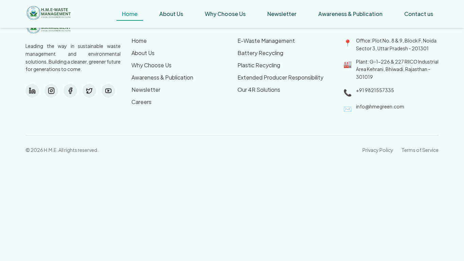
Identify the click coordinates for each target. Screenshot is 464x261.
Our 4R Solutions (258, 89)
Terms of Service (420, 150)
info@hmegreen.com (380, 106)
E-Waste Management (266, 40)
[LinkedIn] (32, 91)
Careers (141, 101)
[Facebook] (70, 91)
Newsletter (145, 89)
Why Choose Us (151, 65)
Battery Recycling (260, 52)
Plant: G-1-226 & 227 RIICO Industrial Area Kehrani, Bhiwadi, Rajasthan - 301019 (397, 69)
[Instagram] (51, 91)
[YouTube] (108, 91)
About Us (143, 52)
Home (139, 40)
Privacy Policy (377, 150)
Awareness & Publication (162, 77)
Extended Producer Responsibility (280, 77)
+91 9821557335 (375, 90)
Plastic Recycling (258, 65)
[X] (89, 91)
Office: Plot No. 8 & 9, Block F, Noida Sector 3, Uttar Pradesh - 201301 (396, 44)
